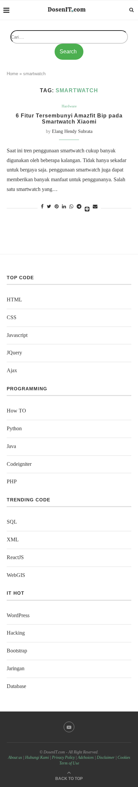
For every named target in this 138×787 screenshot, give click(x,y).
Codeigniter (19, 464)
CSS (11, 317)
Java (11, 446)
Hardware (69, 106)
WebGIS (16, 575)
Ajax (12, 370)
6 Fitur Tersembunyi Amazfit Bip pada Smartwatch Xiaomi (69, 119)
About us (15, 757)
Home (12, 73)
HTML (14, 299)
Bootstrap (17, 650)
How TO (16, 410)
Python (14, 428)
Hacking (16, 633)
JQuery (14, 352)
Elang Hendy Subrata (72, 131)
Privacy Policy (63, 757)
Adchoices (86, 757)
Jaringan (15, 668)
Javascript (17, 335)
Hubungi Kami (37, 757)
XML (13, 539)
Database (16, 686)
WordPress (18, 615)
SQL (12, 522)
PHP (12, 481)
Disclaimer (106, 757)
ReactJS (15, 557)
